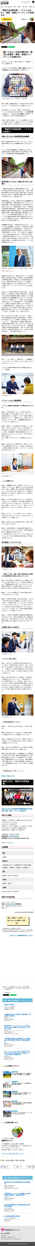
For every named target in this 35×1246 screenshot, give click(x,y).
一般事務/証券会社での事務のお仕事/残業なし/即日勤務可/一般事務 (17, 1015)
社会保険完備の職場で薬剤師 (12, 1216)
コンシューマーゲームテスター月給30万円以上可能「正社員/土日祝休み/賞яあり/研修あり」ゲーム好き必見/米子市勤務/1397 (17, 1053)
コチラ (11, 842)
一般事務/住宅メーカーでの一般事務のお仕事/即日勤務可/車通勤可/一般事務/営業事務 (17, 1194)
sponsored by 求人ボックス (26, 1000)
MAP (20, 906)
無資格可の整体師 (9, 1004)
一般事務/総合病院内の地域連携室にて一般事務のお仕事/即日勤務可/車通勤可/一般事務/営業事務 (17, 1040)
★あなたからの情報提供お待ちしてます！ (21, 935)
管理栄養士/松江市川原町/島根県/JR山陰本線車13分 (17, 1182)
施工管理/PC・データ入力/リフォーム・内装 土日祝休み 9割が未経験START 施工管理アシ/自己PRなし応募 (17, 1027)
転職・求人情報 (20, 1160)
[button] (17, 920)
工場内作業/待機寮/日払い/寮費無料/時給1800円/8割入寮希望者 (17, 1205)
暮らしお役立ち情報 (8, 1160)
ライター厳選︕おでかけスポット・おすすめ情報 (18, 986)
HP (6, 908)
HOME (4, 986)
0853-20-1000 (15, 836)
